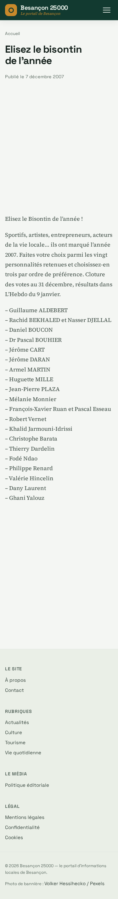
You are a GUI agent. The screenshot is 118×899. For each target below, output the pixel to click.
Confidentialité (22, 827)
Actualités (17, 722)
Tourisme (15, 742)
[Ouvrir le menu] (106, 10)
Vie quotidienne (23, 753)
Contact (14, 690)
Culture (13, 732)
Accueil (12, 33)
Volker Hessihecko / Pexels (74, 883)
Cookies (14, 837)
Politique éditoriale (27, 785)
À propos (15, 680)
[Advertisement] (59, 147)
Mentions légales (24, 817)
